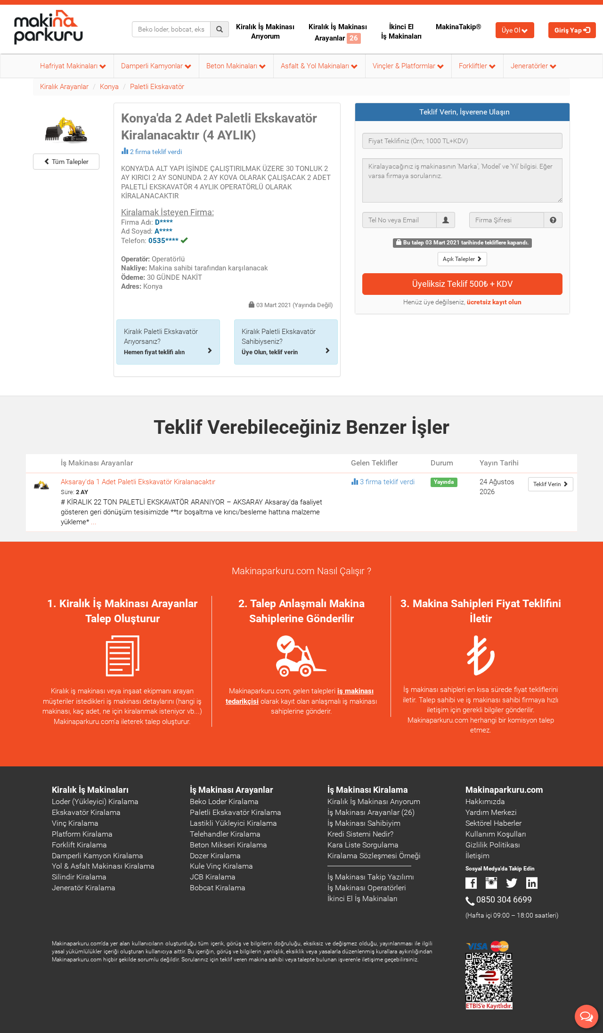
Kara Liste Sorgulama (363, 844)
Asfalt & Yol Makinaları (316, 66)
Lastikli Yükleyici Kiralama (233, 823)
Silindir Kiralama (79, 876)
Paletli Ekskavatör (157, 86)
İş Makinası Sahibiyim (363, 823)
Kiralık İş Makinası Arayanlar (338, 32)
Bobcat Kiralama (217, 887)
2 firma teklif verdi (156, 151)
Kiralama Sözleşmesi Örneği (374, 855)
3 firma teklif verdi (387, 482)
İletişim (477, 855)
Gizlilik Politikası (492, 844)
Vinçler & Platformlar (405, 66)
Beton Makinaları (232, 66)
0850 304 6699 (504, 899)
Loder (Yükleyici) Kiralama (95, 801)
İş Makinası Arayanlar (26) (371, 812)
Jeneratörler (530, 66)
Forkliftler (474, 66)
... (94, 522)
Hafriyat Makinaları (69, 66)
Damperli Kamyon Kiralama (97, 855)
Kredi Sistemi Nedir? (360, 834)
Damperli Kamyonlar (153, 66)
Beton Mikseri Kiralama (228, 844)
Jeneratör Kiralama (83, 887)
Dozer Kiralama (215, 855)
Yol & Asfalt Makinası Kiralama (103, 866)
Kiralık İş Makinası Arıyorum (265, 32)
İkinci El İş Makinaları (401, 32)
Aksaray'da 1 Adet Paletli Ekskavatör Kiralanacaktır (138, 482)
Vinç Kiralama (75, 823)
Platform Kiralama (82, 834)
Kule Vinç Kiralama (221, 866)
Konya (109, 86)
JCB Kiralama (213, 876)
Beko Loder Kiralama (224, 801)
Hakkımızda (485, 801)
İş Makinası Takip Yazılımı (370, 876)
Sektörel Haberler (493, 823)
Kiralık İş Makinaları (90, 790)
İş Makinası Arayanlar (231, 790)
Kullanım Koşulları (495, 834)
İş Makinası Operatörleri (366, 887)
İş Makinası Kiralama (367, 790)
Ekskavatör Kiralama (86, 812)
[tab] (462, 112)
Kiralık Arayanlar (64, 86)
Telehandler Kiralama (225, 834)
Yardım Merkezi (491, 812)
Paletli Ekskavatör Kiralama (235, 812)
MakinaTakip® (458, 27)
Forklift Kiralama (79, 844)
